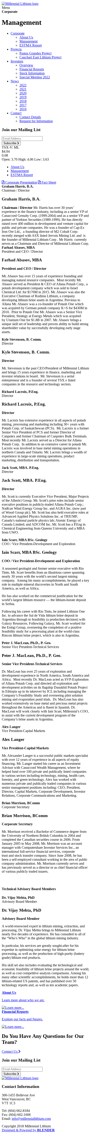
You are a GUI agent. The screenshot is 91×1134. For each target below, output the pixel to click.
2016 (23, 109)
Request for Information (36, 121)
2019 (23, 97)
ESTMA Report (30, 45)
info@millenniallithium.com (31, 1118)
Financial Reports (31, 69)
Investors (17, 61)
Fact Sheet (48, 182)
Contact (16, 113)
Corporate (18, 33)
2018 (23, 101)
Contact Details (30, 117)
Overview (26, 65)
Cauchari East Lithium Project (40, 57)
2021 (23, 89)
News (15, 81)
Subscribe (10, 143)
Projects (16, 49)
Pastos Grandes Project (35, 53)
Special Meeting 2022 (34, 77)
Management (28, 41)
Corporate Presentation (20, 182)
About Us (26, 37)
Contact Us (10, 1051)
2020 (23, 93)
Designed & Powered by (28, 1130)
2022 (23, 85)
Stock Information (32, 73)
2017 (23, 105)
